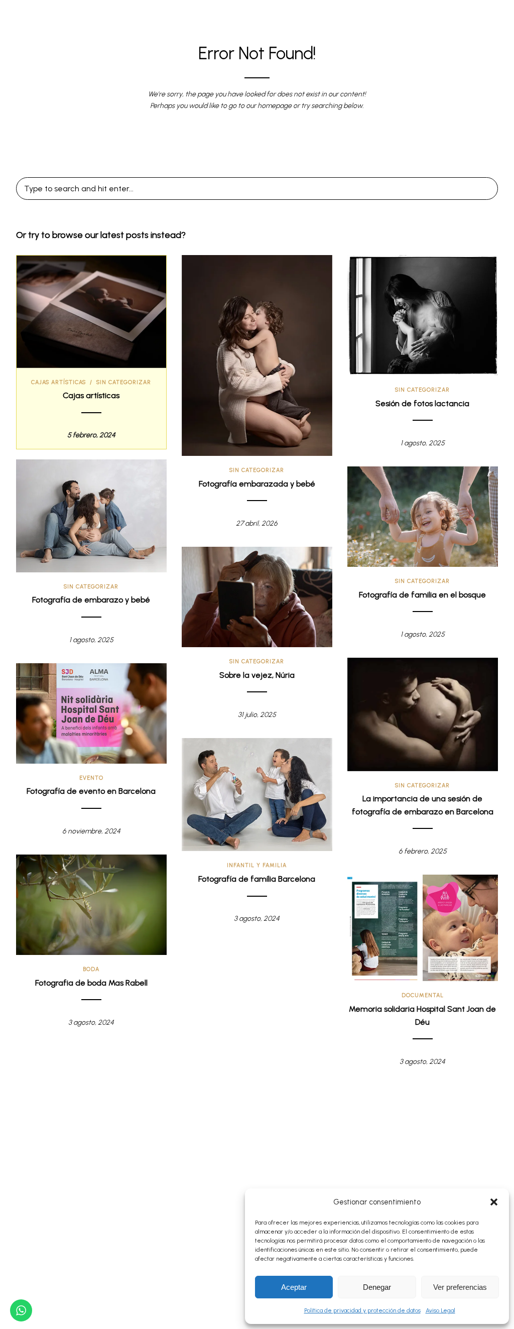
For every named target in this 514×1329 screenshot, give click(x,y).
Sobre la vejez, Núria (257, 675)
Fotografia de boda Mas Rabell (91, 983)
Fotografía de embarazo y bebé (91, 600)
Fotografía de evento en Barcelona (91, 791)
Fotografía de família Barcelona (256, 879)
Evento (91, 778)
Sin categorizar (123, 382)
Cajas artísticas (58, 382)
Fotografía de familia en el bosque (422, 594)
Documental (423, 995)
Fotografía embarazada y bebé (257, 484)
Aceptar (294, 1287)
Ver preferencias (460, 1287)
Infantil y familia (257, 865)
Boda (91, 969)
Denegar (377, 1287)
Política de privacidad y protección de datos (362, 1310)
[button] (494, 1202)
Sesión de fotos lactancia (422, 403)
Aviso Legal (440, 1310)
